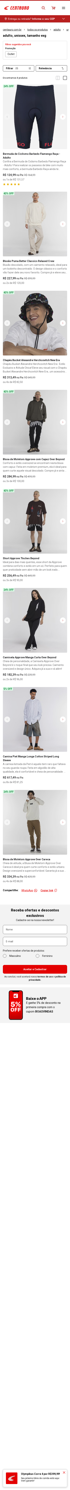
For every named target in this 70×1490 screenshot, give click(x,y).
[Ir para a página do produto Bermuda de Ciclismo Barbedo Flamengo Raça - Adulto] (35, 116)
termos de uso (45, 976)
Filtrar (12, 68)
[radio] (11, 54)
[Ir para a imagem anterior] (7, 117)
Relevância (45, 68)
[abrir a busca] (43, 8)
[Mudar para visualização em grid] (58, 78)
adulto (57, 29)
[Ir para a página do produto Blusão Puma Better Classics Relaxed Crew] (35, 224)
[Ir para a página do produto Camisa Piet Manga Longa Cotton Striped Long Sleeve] (35, 719)
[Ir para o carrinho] (53, 8)
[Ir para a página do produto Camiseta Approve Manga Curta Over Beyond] (35, 620)
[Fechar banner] (64, 1472)
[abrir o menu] (63, 8)
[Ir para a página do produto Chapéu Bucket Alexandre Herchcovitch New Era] (35, 323)
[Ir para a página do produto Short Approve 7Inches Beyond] (35, 521)
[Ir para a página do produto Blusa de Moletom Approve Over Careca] (35, 822)
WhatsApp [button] (27, 890)
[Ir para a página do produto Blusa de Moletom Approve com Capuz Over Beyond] (35, 422)
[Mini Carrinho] (53, 8)
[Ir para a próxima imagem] (63, 117)
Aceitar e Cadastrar (35, 969)
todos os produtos (37, 29)
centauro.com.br (12, 29)
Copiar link (47, 890)
